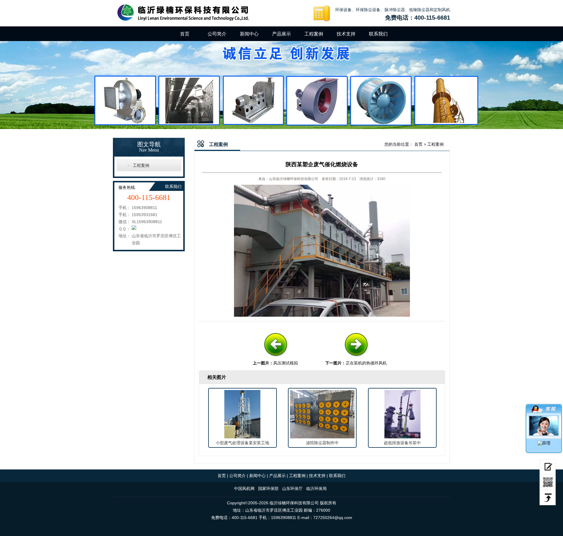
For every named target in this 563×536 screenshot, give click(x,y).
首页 (184, 33)
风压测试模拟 (285, 363)
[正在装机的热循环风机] (356, 358)
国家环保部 (268, 488)
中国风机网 (244, 488)
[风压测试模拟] (275, 358)
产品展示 (281, 33)
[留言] (548, 467)
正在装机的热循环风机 (366, 363)
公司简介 (217, 33)
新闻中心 (249, 33)
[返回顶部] (548, 497)
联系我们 (378, 33)
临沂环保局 (316, 488)
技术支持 (346, 33)
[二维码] (548, 482)
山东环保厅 (292, 488)
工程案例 (313, 33)
